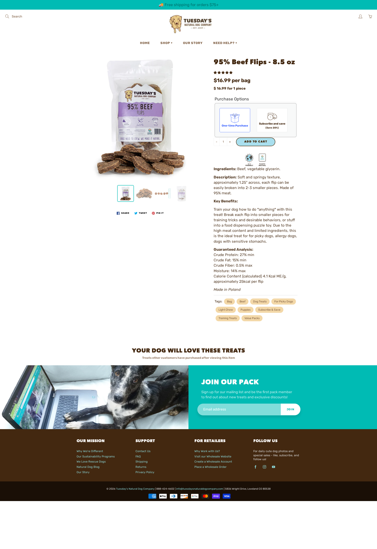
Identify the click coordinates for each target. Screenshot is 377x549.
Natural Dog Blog (88, 467)
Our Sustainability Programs (96, 456)
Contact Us (142, 451)
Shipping (141, 461)
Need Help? (224, 43)
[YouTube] (273, 466)
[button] (223, 72)
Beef (242, 301)
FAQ (138, 456)
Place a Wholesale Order (210, 467)
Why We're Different (90, 451)
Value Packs (252, 318)
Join (291, 409)
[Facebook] (255, 466)
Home (145, 43)
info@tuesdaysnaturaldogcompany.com (199, 488)
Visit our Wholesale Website (212, 456)
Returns (140, 467)
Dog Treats (260, 301)
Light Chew (226, 309)
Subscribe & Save (269, 309)
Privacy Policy (144, 472)
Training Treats (228, 318)
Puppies (246, 309)
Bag (229, 301)
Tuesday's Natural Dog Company (135, 488)
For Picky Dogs (283, 301)
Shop (165, 43)
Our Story (193, 43)
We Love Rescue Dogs (91, 461)
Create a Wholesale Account (213, 461)
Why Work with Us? (207, 451)
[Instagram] (264, 466)
